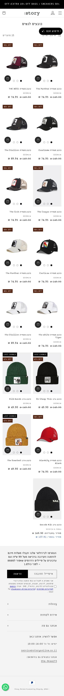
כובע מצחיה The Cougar (49, 212)
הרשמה (18, 574)
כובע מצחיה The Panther (48, 89)
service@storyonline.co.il (39, 650)
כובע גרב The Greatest (19, 460)
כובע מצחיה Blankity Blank (50, 462)
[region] (32, 4)
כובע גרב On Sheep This (48, 399)
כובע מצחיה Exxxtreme (50, 150)
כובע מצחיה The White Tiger (50, 336)
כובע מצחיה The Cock (20, 212)
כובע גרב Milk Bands (20, 399)
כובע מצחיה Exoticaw (50, 273)
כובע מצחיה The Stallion (18, 150)
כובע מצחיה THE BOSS (20, 89)
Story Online (20, 689)
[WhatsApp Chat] (5, 687)
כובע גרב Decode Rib (50, 525)
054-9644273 (49, 661)
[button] (60, 13)
